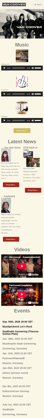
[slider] (38, 68)
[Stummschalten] (33, 68)
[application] (22, 68)
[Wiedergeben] (4, 68)
